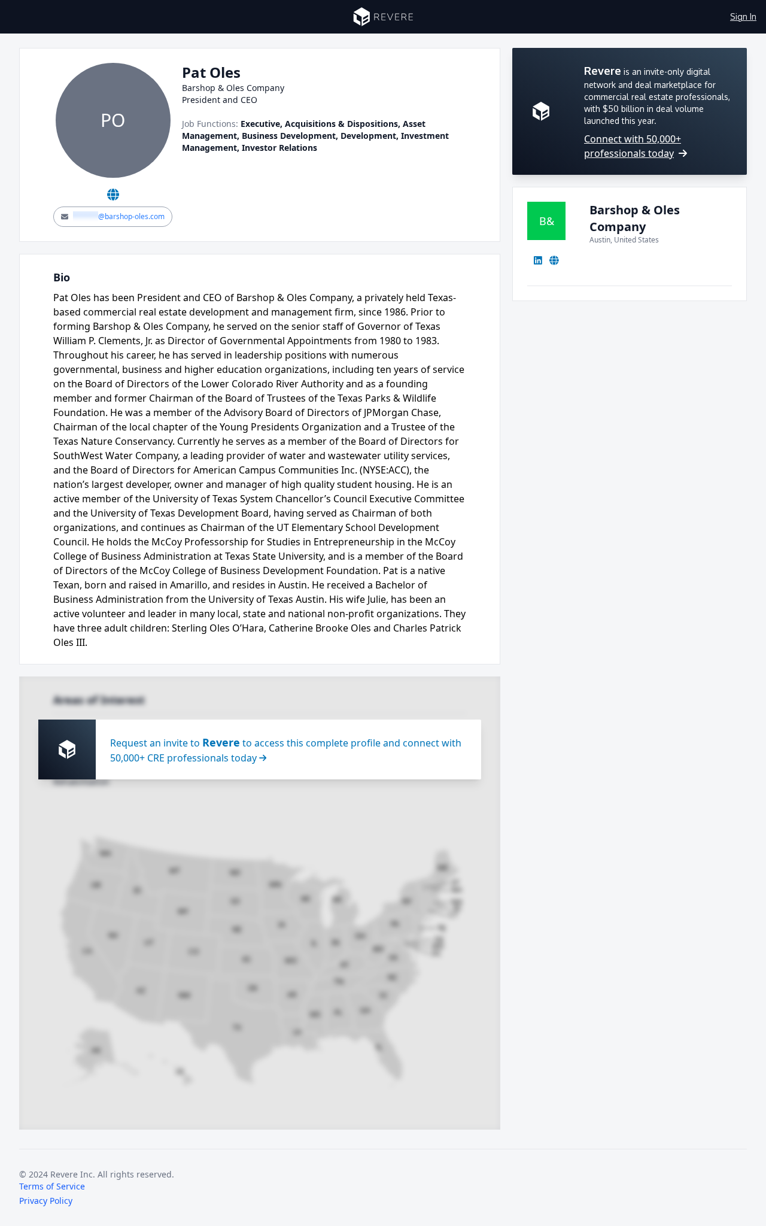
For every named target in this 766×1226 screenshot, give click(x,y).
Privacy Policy (45, 1200)
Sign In (743, 16)
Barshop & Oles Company (634, 218)
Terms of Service (52, 1186)
